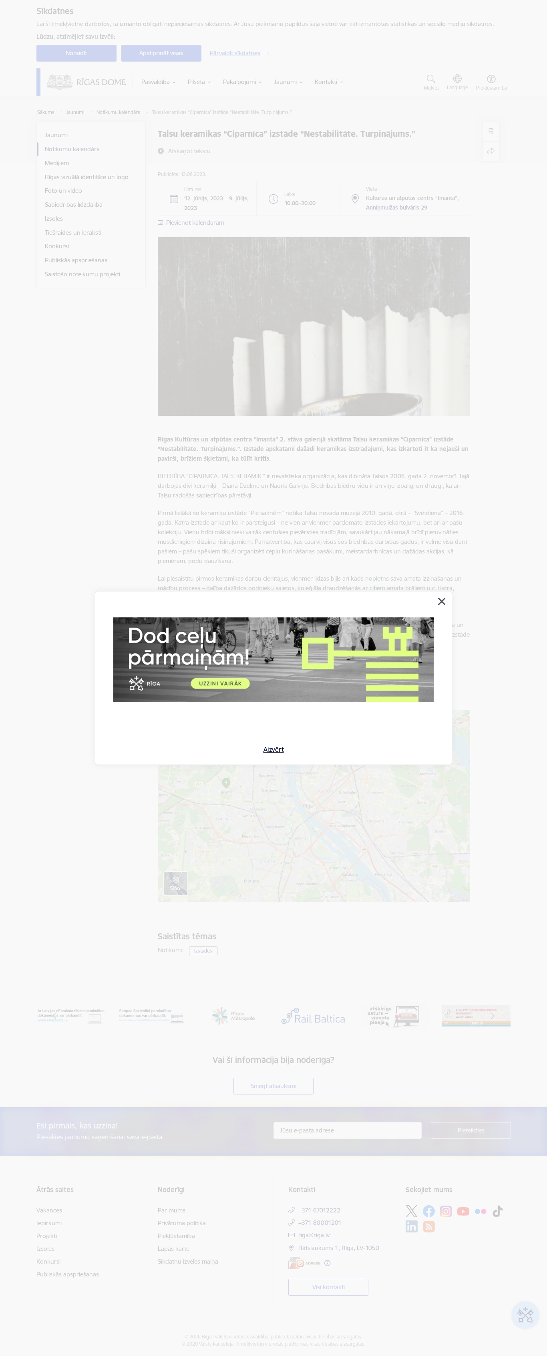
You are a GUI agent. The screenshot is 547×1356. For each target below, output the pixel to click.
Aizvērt (273, 749)
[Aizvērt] (441, 601)
